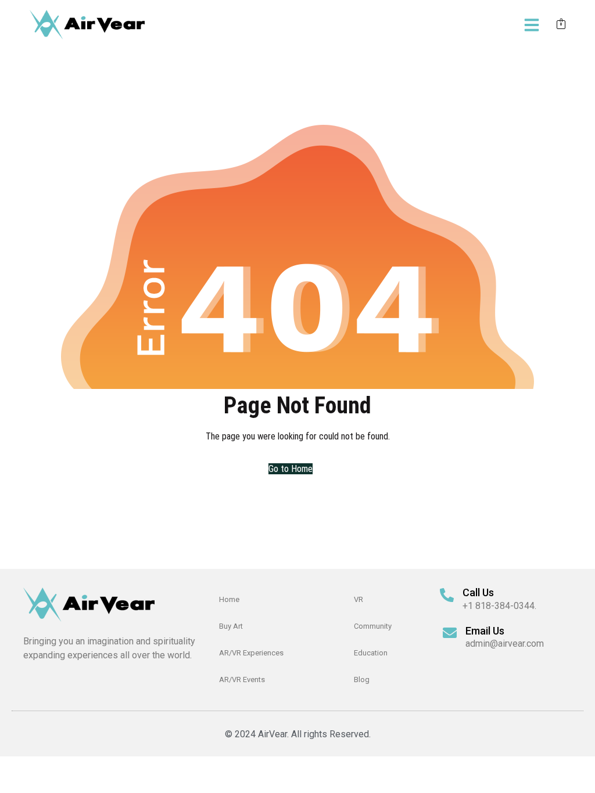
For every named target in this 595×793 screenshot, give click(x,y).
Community (373, 626)
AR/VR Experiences (251, 652)
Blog (362, 679)
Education (371, 652)
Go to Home (290, 468)
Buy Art (231, 626)
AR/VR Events (242, 679)
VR (358, 599)
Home (229, 599)
